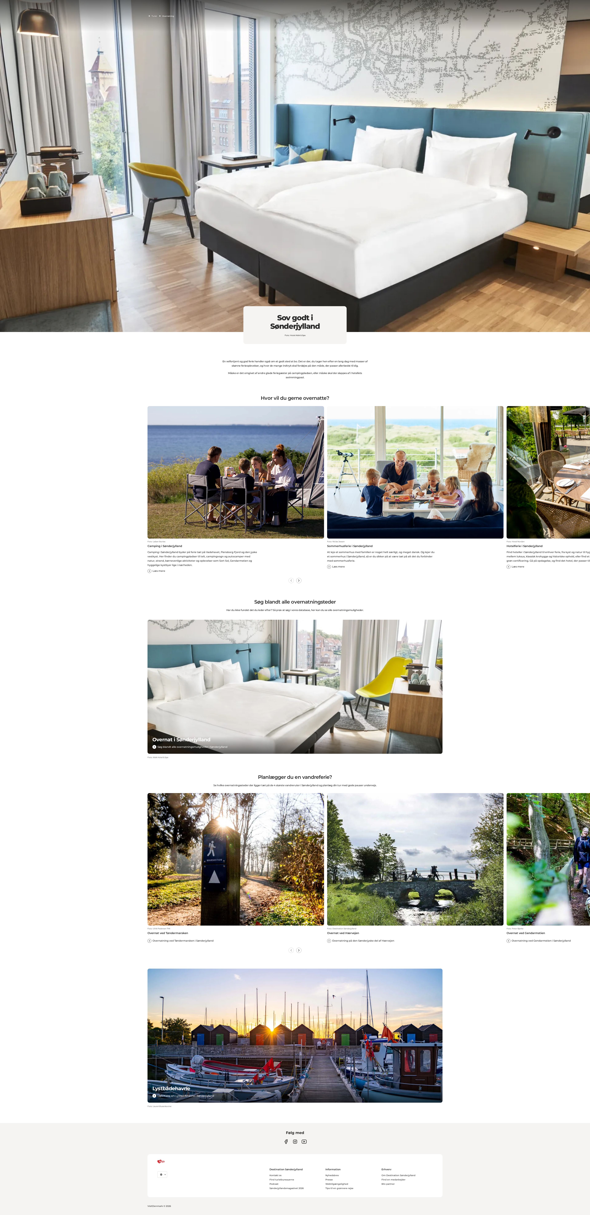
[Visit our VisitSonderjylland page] (286, 1141)
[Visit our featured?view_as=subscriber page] (304, 1141)
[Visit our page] (295, 1141)
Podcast (273, 1184)
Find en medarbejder (393, 1179)
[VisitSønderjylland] (166, 1161)
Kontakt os (275, 1175)
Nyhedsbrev (332, 1175)
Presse (329, 1179)
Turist (154, 16)
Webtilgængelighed (336, 1184)
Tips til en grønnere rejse (339, 1188)
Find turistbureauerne (281, 1179)
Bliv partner (388, 1184)
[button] (236, 556)
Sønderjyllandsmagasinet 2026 (286, 1188)
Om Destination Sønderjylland (398, 1175)
